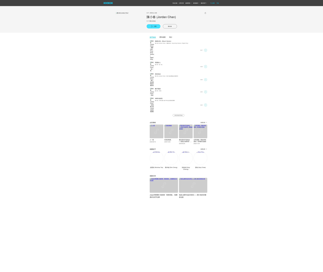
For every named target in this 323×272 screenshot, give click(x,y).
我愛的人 (158, 62)
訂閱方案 (181, 3)
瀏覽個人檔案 (153, 13)
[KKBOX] (108, 3)
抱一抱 (160, 64)
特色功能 (175, 3)
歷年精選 (162, 37)
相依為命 (158, 74)
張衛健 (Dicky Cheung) (186, 168)
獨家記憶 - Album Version (163, 41)
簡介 (170, 37)
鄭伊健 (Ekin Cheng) (171, 167)
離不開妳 (158, 89)
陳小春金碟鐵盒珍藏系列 (172, 76)
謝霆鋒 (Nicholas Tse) (156, 167)
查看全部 (203, 122)
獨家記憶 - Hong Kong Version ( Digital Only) (177, 43)
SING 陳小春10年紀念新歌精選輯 (167, 100)
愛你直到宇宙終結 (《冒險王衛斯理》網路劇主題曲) (185, 141)
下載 (217, 3)
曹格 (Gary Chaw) (200, 167)
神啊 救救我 (158, 98)
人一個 (152, 140)
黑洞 (160, 90)
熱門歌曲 (153, 37)
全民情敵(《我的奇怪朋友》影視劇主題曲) (200, 140)
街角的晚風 (167, 140)
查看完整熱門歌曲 (178, 115)
